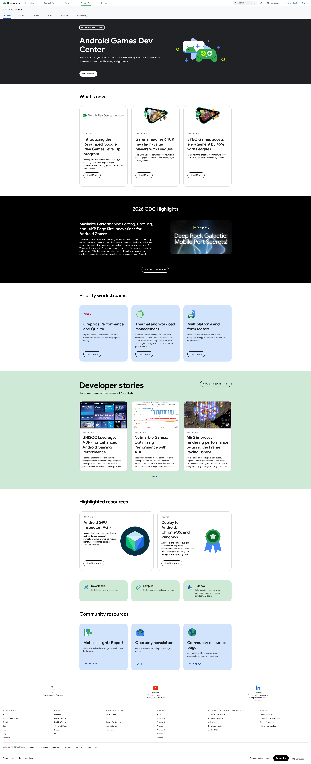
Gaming (57, 714)
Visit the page (194, 663)
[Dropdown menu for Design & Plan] (58, 3)
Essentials (29, 3)
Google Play (86, 3)
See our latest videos (155, 269)
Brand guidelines (26, 758)
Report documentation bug (270, 718)
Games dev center (12, 10)
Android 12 (161, 734)
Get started (88, 74)
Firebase (55, 747)
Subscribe (281, 758)
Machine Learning (61, 718)
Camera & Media (60, 726)
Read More (92, 175)
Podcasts (6, 738)
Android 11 (161, 738)
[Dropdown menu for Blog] (110, 3)
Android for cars (112, 726)
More (156, 476)
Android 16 (161, 718)
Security (6, 722)
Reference (65, 16)
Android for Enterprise (11, 718)
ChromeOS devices (113, 722)
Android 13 (161, 730)
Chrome (44, 747)
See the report (90, 663)
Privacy (57, 730)
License (14, 758)
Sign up (139, 663)
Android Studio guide (216, 714)
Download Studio (215, 726)
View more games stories (216, 384)
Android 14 (161, 726)
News (5, 730)
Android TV (110, 730)
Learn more (92, 354)
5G (55, 734)
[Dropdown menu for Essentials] (37, 3)
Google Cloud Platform (73, 747)
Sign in (305, 3)
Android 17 (161, 714)
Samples (37, 16)
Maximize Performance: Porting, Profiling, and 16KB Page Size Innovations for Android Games (116, 229)
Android (6, 714)
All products (92, 747)
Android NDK (213, 730)
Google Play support (267, 722)
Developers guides (215, 718)
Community (82, 16)
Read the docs (94, 563)
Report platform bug (267, 714)
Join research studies (268, 726)
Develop (68, 3)
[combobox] (245, 3)
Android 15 (161, 722)
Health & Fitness (60, 722)
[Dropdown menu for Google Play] (94, 3)
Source (5, 726)
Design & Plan (49, 3)
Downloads (22, 16)
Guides (51, 16)
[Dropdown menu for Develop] (75, 3)
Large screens (111, 714)
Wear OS (109, 718)
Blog (105, 3)
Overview (7, 16)
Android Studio (292, 3)
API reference (213, 722)
